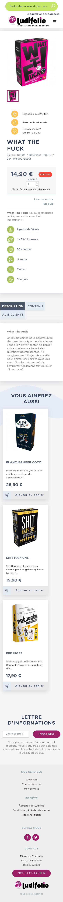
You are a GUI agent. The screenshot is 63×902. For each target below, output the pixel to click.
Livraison (31, 779)
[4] (16, 202)
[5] (19, 202)
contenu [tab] (35, 306)
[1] (8, 202)
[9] (41, 487)
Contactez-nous (31, 784)
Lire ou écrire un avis (43, 201)
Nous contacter (31, 873)
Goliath (21, 155)
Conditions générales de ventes (31, 810)
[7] (38, 487)
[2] (11, 202)
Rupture (45, 174)
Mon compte (31, 789)
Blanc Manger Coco (23, 462)
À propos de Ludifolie (31, 806)
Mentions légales (31, 815)
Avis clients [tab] (13, 314)
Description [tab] (12, 306)
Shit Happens (17, 557)
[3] (14, 202)
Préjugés (14, 653)
